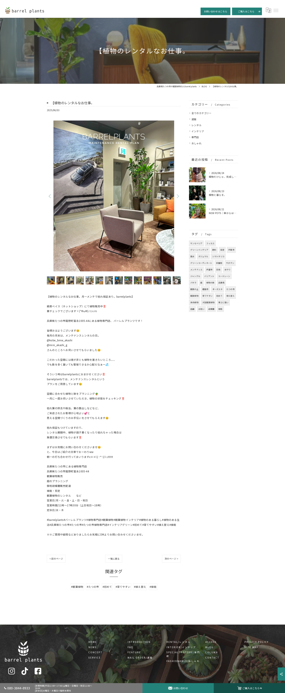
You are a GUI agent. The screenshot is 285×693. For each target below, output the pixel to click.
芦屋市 (209, 269)
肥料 (214, 249)
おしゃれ (196, 143)
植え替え (230, 295)
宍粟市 (231, 249)
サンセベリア (196, 243)
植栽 (220, 309)
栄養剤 (219, 263)
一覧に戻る (114, 558)
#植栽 (153, 586)
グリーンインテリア (199, 249)
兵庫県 (221, 282)
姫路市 (205, 289)
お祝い (201, 309)
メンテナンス (196, 269)
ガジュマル (203, 256)
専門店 (195, 137)
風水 (192, 256)
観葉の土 (194, 289)
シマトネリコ (218, 256)
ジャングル (195, 276)
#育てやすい (123, 586)
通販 (193, 119)
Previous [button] (50, 196)
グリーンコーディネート (201, 263)
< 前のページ (56, 558)
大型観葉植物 (208, 302)
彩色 (218, 269)
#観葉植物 (77, 586)
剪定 (222, 249)
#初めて (107, 586)
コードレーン (224, 276)
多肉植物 (194, 302)
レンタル (196, 125)
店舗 (192, 309)
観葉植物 (194, 295)
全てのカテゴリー (201, 113)
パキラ (193, 282)
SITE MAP (251, 647)
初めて (219, 295)
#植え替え (140, 586)
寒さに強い (223, 302)
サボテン (230, 263)
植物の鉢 (210, 282)
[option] (114, 196)
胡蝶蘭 (211, 309)
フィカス (210, 243)
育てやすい (207, 295)
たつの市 (230, 289)
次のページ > (171, 558)
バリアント (209, 276)
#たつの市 (93, 586)
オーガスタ (217, 289)
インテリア (197, 131)
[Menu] (276, 10)
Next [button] (177, 196)
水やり (227, 269)
